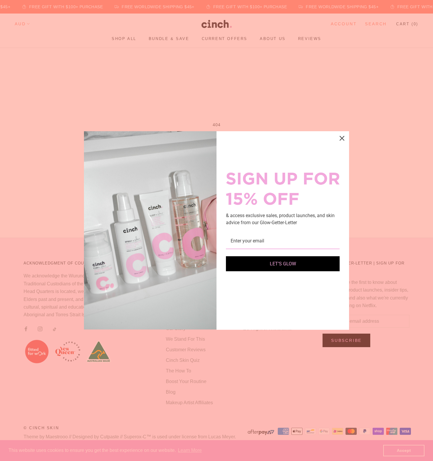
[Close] (342, 138)
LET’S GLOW (283, 264)
